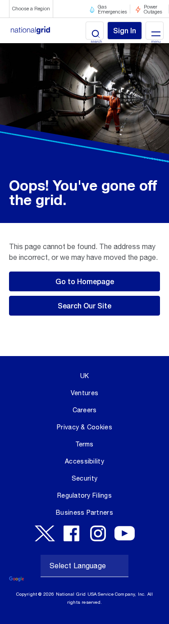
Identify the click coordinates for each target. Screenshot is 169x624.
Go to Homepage (84, 281)
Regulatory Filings (84, 495)
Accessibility (84, 461)
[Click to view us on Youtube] (124, 533)
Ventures (84, 393)
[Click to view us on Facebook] (71, 533)
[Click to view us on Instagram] (98, 533)
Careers (85, 410)
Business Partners (84, 512)
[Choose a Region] (31, 20)
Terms (84, 444)
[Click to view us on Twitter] (45, 533)
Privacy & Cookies (84, 427)
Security (84, 478)
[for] (41, 31)
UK (84, 375)
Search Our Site (84, 305)
